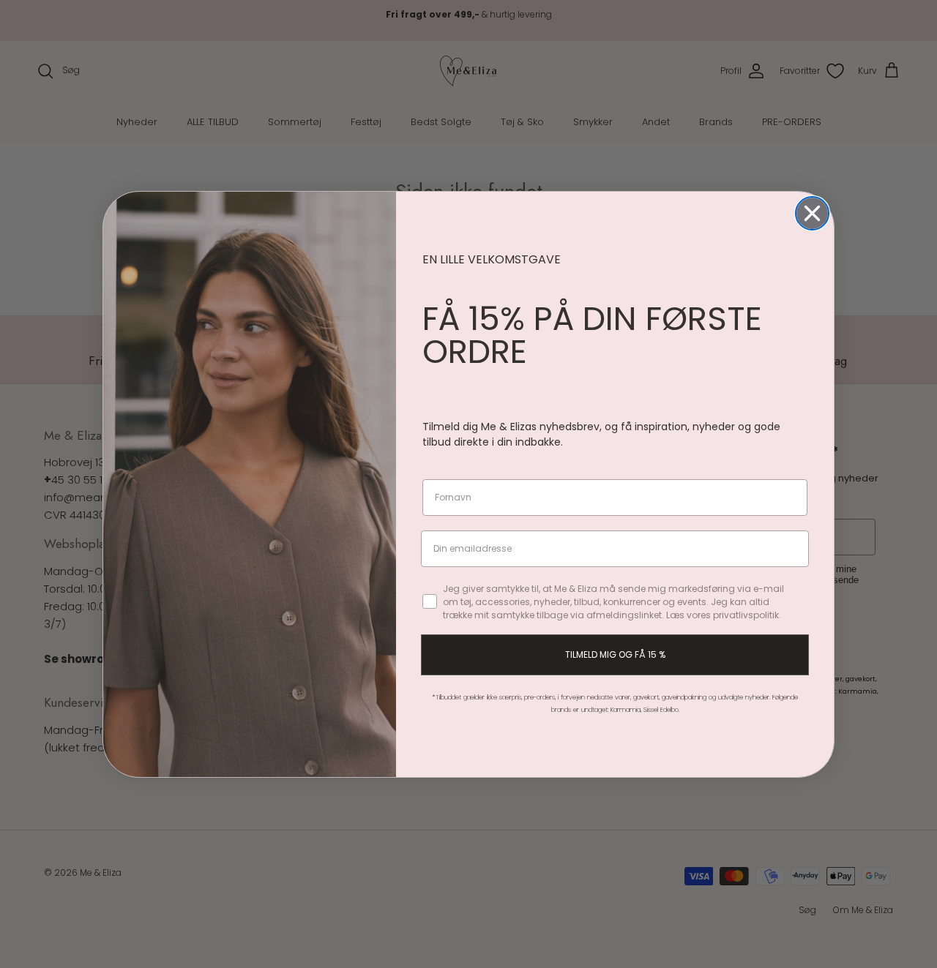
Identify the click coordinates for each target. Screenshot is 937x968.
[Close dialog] (812, 213)
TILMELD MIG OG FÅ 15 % (615, 654)
